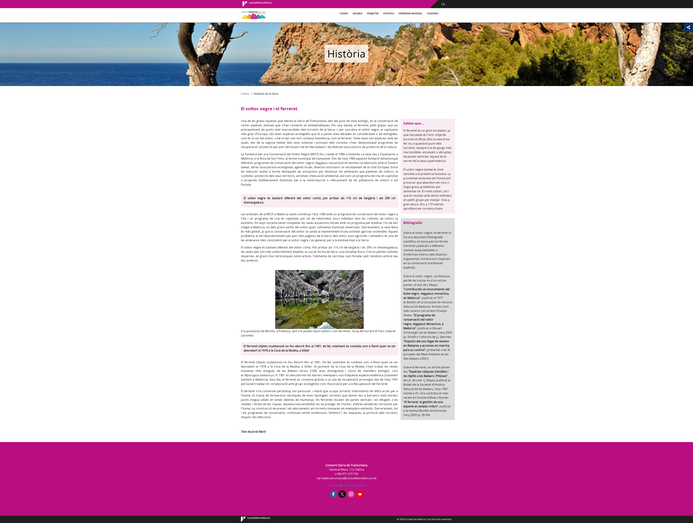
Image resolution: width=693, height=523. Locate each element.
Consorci (433, 13)
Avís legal (333, 485)
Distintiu (388, 13)
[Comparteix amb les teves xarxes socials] (688, 27)
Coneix (344, 13)
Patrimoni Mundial (410, 13)
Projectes (373, 13)
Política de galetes (353, 485)
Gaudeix (357, 13)
